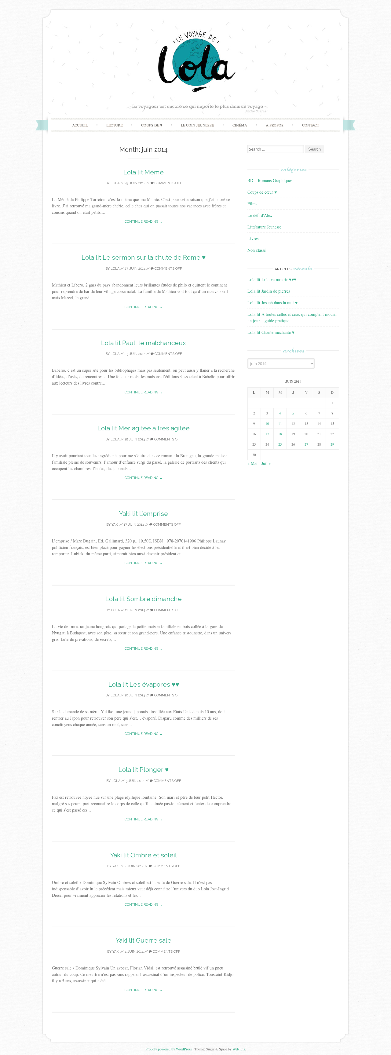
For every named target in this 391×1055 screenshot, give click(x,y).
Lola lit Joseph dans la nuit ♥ (272, 302)
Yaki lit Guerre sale (143, 940)
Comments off (168, 183)
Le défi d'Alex (259, 215)
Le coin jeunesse (197, 124)
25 (280, 444)
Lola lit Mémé (143, 172)
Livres (252, 238)
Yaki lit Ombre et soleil (143, 855)
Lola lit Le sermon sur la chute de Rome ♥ (144, 257)
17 (267, 434)
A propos (274, 124)
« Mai (252, 463)
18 (280, 434)
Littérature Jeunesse (264, 227)
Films (252, 203)
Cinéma (239, 124)
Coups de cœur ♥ (262, 192)
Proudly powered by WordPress (168, 1048)
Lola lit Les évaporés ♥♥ (143, 684)
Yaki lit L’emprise (143, 513)
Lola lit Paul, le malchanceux (143, 343)
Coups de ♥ (151, 124)
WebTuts (238, 1048)
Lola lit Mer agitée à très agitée (143, 428)
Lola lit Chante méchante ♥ (270, 332)
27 (306, 444)
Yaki (115, 525)
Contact (310, 124)
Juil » (266, 463)
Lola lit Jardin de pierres (268, 291)
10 (267, 423)
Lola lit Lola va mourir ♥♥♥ (271, 279)
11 (280, 423)
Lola (115, 183)
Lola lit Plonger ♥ (144, 769)
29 (332, 444)
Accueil (80, 124)
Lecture (114, 124)
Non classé (256, 250)
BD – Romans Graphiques (269, 180)
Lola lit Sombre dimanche (143, 599)
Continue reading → (144, 222)
